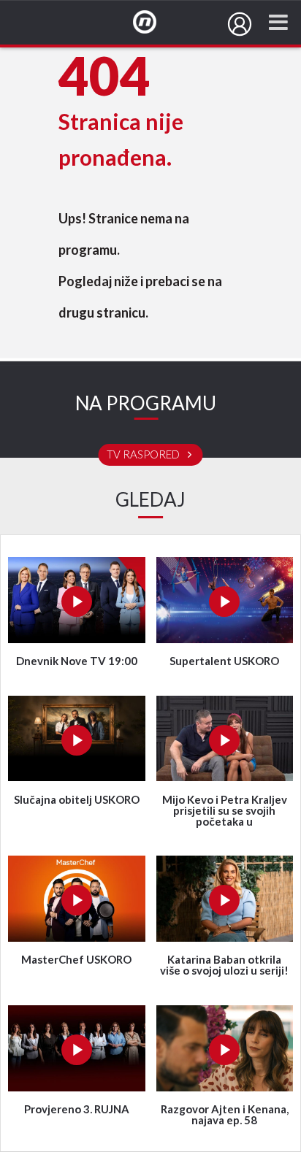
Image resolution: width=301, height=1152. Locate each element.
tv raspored (144, 454)
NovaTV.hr (154, 23)
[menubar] (239, 24)
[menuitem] (239, 24)
